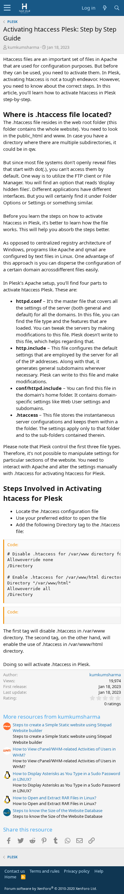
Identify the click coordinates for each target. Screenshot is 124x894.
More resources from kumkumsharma (51, 716)
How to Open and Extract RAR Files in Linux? (54, 798)
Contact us (14, 871)
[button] (7, 8)
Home (10, 877)
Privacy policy (77, 871)
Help (98, 871)
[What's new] (105, 8)
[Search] (117, 8)
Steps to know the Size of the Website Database (57, 810)
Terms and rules (44, 871)
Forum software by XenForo (50, 888)
